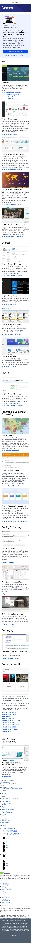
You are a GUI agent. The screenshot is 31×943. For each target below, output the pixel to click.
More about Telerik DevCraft (14, 55)
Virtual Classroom (7, 812)
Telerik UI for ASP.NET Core (12, 725)
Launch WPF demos (9, 366)
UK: (10, 830)
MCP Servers (4, 788)
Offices (4, 893)
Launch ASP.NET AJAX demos (13, 236)
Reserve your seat (9, 624)
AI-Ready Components (15, 788)
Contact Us (5, 827)
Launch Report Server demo (12, 486)
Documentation (6, 801)
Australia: (11, 835)
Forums (4, 804)
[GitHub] (4, 849)
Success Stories (6, 820)
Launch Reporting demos (11, 450)
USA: (10, 828)
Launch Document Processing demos (15, 521)
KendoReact (7, 716)
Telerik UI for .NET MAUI (11, 727)
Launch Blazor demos (10, 134)
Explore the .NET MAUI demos (13, 276)
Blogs (3, 806)
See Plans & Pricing (15, 51)
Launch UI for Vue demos (11, 99)
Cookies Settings (15, 940)
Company (4, 883)
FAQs (3, 816)
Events (4, 814)
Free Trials (5, 792)
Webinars (4, 808)
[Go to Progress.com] (5, 873)
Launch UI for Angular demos (12, 95)
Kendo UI (2, 785)
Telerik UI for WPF (9, 731)
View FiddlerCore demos (11, 658)
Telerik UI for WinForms (10, 729)
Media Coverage (7, 889)
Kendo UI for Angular (10, 714)
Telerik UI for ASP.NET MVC (12, 723)
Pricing (4, 793)
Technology (5, 885)
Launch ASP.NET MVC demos (12, 205)
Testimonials (5, 822)
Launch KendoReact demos (12, 97)
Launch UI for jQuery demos (12, 93)
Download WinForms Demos (12, 334)
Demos (4, 800)
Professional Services (8, 809)
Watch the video (8, 562)
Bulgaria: (11, 833)
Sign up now (7, 594)
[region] (15, 931)
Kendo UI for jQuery (9, 712)
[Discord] (4, 851)
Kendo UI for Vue (8, 718)
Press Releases (6, 888)
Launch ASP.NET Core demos (12, 169)
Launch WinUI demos (10, 304)
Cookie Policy (5, 929)
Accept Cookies (15, 935)
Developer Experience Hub (10, 798)
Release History (6, 803)
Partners (4, 811)
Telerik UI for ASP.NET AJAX (12, 720)
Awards (4, 886)
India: (10, 832)
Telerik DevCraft (5, 782)
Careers (4, 891)
